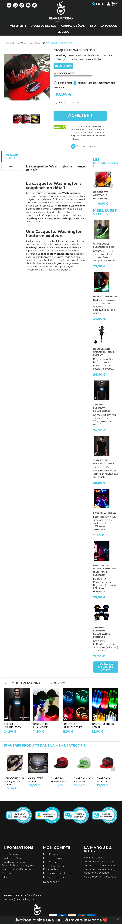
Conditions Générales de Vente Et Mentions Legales (18, 864)
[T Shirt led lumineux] (17, 704)
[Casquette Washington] (17, 119)
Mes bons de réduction (57, 873)
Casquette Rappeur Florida (104, 781)
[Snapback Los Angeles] (15, 763)
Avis (12, 166)
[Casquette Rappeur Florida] (107, 763)
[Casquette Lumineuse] (46, 704)
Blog (5, 877)
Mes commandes (53, 858)
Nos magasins (10, 854)
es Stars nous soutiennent (100, 861)
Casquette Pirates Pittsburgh (82, 781)
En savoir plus (12, 157)
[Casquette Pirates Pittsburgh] (84, 763)
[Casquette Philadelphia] (61, 763)
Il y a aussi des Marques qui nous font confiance (100, 871)
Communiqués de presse (17, 869)
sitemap (7, 873)
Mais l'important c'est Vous (100, 876)
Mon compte (51, 854)
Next (110, 185)
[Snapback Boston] (38, 763)
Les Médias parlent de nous (100, 865)
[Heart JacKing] (61, 17)
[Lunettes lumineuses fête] (76, 704)
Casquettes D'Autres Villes (23, 42)
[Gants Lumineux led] (105, 704)
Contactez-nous (12, 858)
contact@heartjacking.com (20, 899)
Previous (95, 185)
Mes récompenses (54, 877)
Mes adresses (51, 862)
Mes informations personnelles (53, 867)
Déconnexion (51, 881)
